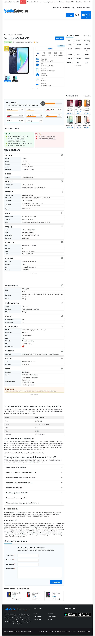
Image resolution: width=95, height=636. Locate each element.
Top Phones (87, 7)
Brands (59, 7)
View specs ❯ (16, 599)
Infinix (87, 54)
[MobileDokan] (16, 11)
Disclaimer (79, 2)
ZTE (78, 54)
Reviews (50, 613)
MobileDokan (27, 631)
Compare (79, 7)
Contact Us (87, 2)
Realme (87, 44)
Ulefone (69, 62)
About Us (62, 2)
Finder (70, 15)
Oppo (70, 44)
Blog (73, 7)
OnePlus (87, 58)
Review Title (10, 564)
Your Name (10, 555)
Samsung (87, 40)
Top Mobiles (37, 616)
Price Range (66, 7)
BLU (87, 62)
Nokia (70, 58)
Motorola (78, 48)
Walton (38, 55)
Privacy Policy (70, 2)
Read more (53, 391)
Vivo (69, 40)
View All (86, 36)
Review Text (10, 568)
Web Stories (37, 619)
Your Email (10, 560)
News (35, 613)
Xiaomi (78, 40)
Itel (78, 62)
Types (54, 7)
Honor (70, 48)
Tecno (70, 54)
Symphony (87, 49)
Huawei (78, 44)
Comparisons (52, 616)
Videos (50, 619)
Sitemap (88, 631)
